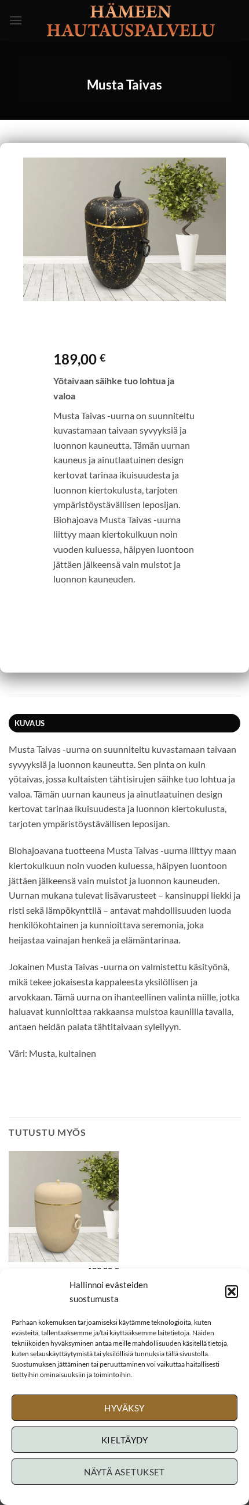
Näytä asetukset (124, 1472)
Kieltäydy (124, 1440)
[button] (231, 1291)
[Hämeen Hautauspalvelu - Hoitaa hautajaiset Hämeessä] (131, 20)
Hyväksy (124, 1408)
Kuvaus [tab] (29, 723)
